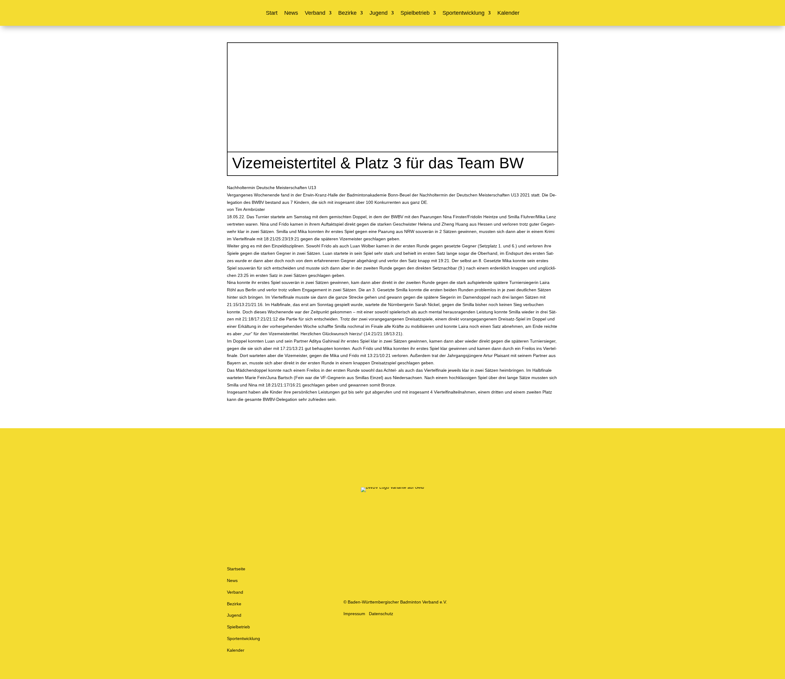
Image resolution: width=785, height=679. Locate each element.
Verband (315, 13)
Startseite (236, 568)
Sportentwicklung (463, 13)
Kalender (508, 13)
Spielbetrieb (415, 13)
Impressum (354, 613)
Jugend (379, 13)
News (291, 13)
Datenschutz (381, 613)
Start (272, 13)
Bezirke (347, 13)
